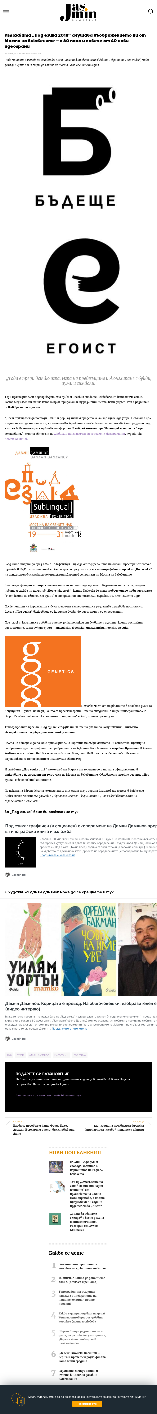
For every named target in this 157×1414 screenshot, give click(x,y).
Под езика (80, 1055)
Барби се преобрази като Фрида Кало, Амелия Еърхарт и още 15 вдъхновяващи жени (43, 1127)
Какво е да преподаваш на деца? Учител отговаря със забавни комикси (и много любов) (82, 1317)
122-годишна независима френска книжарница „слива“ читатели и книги (114, 1125)
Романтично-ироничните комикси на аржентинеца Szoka (82, 1266)
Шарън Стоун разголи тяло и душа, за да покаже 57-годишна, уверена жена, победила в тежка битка (82, 1337)
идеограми (61, 1055)
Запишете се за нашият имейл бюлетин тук (48, 1095)
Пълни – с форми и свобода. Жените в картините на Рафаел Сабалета (86, 1168)
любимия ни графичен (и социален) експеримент (89, 433)
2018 (9, 1055)
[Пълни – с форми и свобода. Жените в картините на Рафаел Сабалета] (56, 1167)
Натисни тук (87, 1404)
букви (20, 1055)
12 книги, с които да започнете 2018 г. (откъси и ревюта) (82, 1280)
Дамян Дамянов (16, 439)
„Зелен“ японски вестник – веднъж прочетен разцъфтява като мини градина (82, 1357)
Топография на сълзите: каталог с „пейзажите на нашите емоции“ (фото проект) (77, 1298)
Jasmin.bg (78, 12)
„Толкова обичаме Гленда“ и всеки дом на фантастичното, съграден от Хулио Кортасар (87, 1222)
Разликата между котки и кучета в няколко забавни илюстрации (78, 1375)
